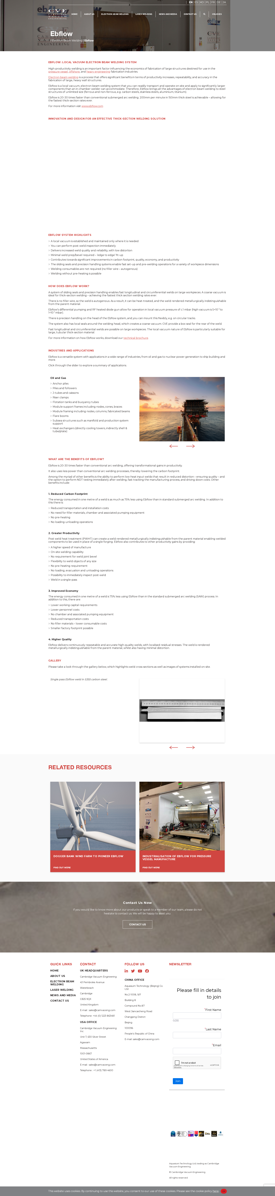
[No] (271, 1191)
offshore (74, 71)
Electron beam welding (63, 77)
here (216, 1191)
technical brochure (135, 338)
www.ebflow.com (92, 106)
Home (74, 14)
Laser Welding (143, 14)
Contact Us (190, 14)
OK (223, 1191)
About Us (89, 14)
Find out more (62, 867)
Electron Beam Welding (115, 14)
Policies (217, 14)
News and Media (168, 14)
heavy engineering (98, 71)
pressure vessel (58, 71)
